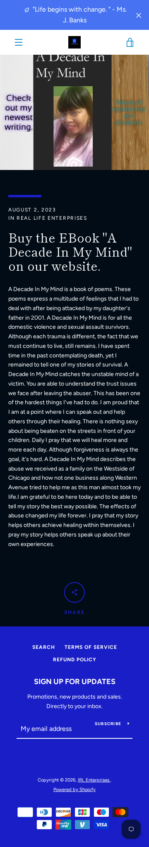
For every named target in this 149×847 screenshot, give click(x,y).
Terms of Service (91, 647)
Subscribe (108, 723)
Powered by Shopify (74, 789)
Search (43, 647)
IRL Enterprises (94, 780)
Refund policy (74, 660)
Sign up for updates (74, 681)
